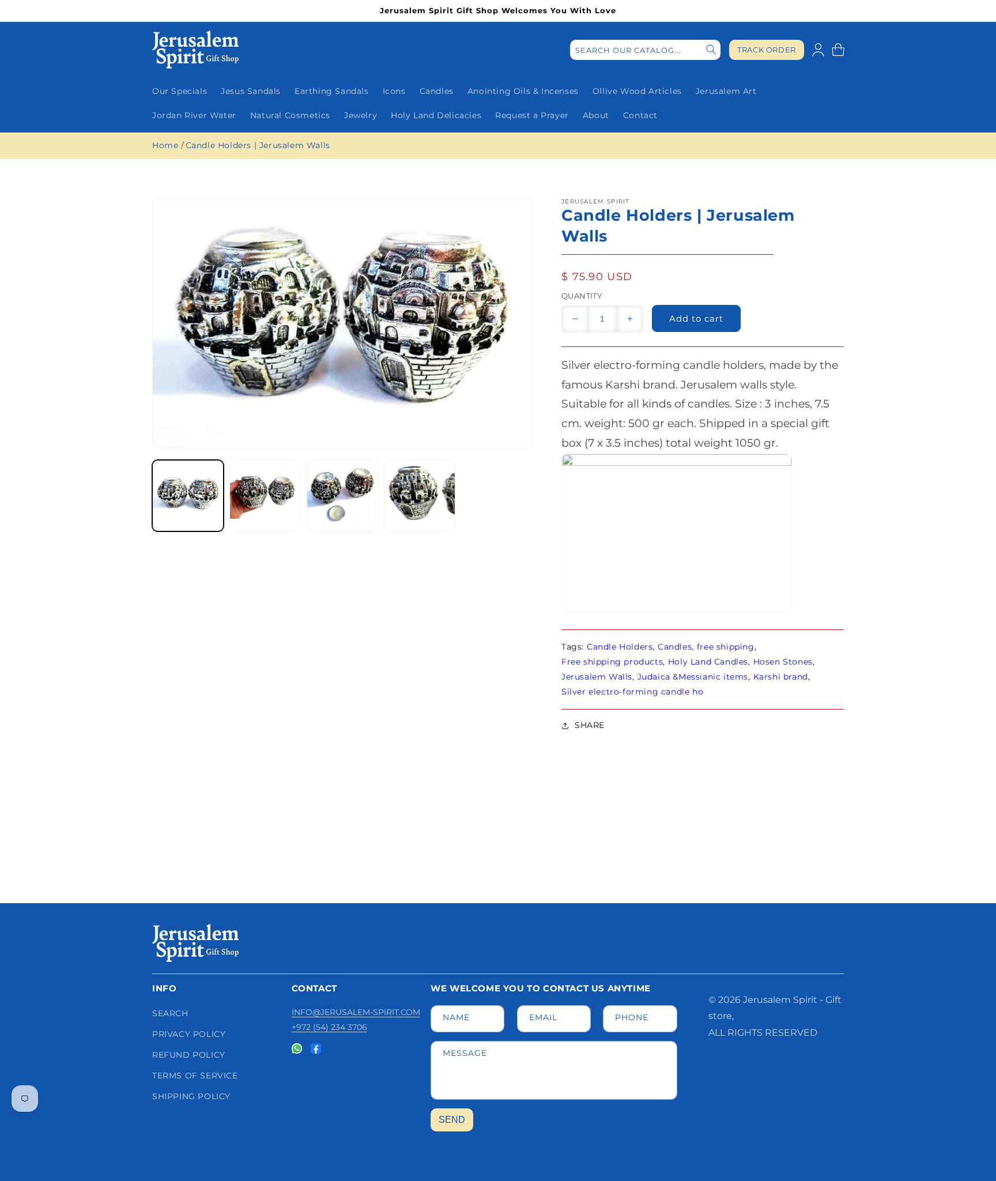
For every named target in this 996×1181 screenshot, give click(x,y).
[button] (838, 49)
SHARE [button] (590, 725)
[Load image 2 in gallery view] (265, 495)
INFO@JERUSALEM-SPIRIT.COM (356, 1012)
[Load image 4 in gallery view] (419, 495)
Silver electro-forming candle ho (632, 691)
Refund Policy (188, 1055)
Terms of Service (195, 1075)
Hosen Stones (783, 661)
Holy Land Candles (708, 661)
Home (165, 145)
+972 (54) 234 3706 (329, 1027)
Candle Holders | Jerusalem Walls (258, 145)
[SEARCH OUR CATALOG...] (711, 50)
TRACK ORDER (766, 50)
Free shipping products (612, 661)
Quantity (581, 295)
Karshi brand (780, 676)
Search (170, 1013)
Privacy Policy (188, 1034)
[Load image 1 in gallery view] (188, 495)
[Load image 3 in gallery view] (342, 495)
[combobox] (645, 50)
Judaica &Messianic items (692, 676)
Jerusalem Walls (596, 676)
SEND (452, 1120)
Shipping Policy (191, 1096)
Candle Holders (619, 647)
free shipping (725, 647)
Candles (675, 647)
